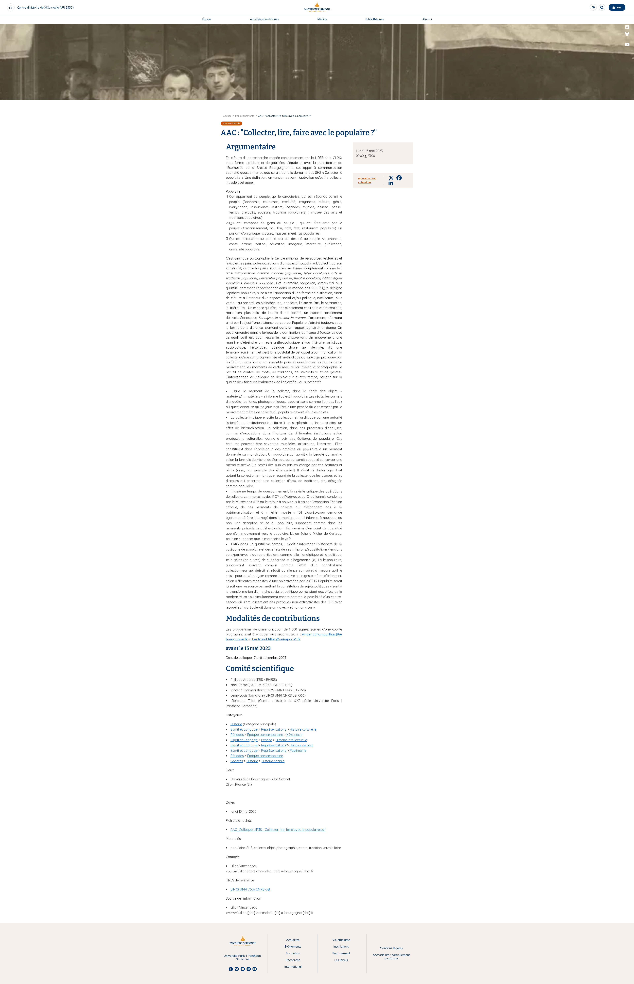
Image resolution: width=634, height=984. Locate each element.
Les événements (244, 115)
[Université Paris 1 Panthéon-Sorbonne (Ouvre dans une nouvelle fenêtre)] (317, 7)
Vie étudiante (341, 940)
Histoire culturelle (303, 729)
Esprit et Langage (244, 729)
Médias (322, 19)
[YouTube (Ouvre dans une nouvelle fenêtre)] (627, 44)
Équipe (206, 19)
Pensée (266, 740)
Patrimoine (298, 750)
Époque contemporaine (265, 735)
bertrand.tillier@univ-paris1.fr (276, 639)
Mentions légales (391, 948)
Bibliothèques (374, 19)
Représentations (273, 729)
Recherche (293, 960)
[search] (602, 7)
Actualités (292, 940)
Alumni (427, 19)
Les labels (341, 960)
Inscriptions (341, 946)
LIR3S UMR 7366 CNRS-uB (250, 889)
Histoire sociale (273, 761)
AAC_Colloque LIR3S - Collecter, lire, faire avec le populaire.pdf (277, 830)
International (293, 967)
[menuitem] (206, 19)
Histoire (236, 724)
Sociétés (236, 761)
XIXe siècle (294, 735)
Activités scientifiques (264, 19)
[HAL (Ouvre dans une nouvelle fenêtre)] (627, 51)
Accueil (227, 115)
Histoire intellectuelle (291, 740)
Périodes (237, 735)
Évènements (293, 946)
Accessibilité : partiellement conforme (391, 956)
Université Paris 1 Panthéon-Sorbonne (243, 957)
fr (593, 8)
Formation (293, 953)
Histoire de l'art (301, 745)
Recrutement (341, 953)
